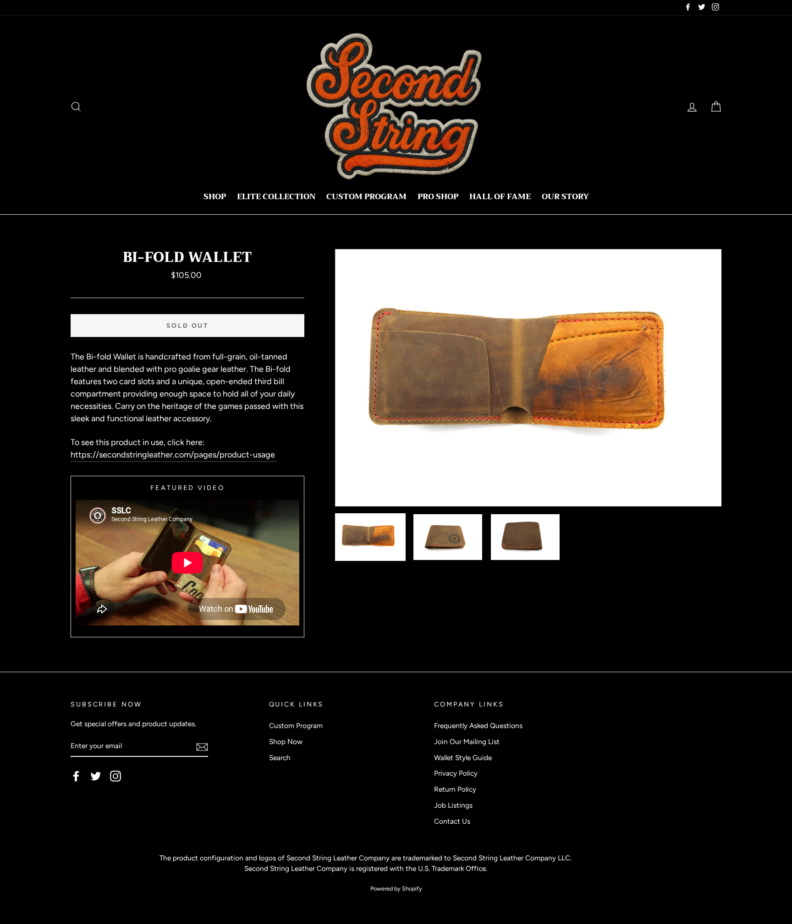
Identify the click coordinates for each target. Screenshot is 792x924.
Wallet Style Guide (463, 757)
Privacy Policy (456, 773)
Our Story (565, 196)
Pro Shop (438, 196)
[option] (528, 378)
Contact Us (452, 821)
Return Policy (455, 789)
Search (280, 757)
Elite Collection (276, 196)
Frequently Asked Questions (478, 725)
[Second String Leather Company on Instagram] (115, 776)
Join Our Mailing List (467, 741)
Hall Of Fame (500, 196)
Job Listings (453, 805)
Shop (215, 196)
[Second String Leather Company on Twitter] (95, 776)
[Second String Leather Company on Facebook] (76, 776)
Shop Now (285, 741)
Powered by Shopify (396, 888)
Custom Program (366, 196)
